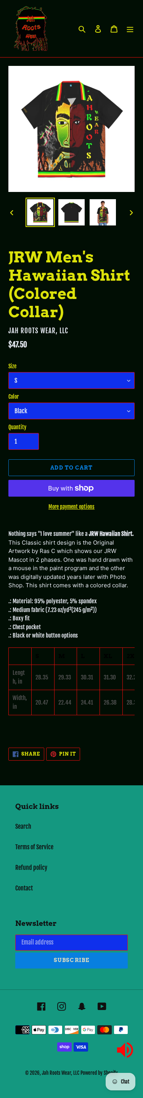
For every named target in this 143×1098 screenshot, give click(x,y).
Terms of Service (34, 847)
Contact (24, 888)
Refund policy (31, 867)
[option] (40, 212)
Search (23, 826)
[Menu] (130, 28)
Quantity (17, 427)
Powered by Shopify (99, 1073)
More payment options (71, 506)
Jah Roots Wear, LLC (60, 1073)
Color (13, 396)
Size (12, 366)
